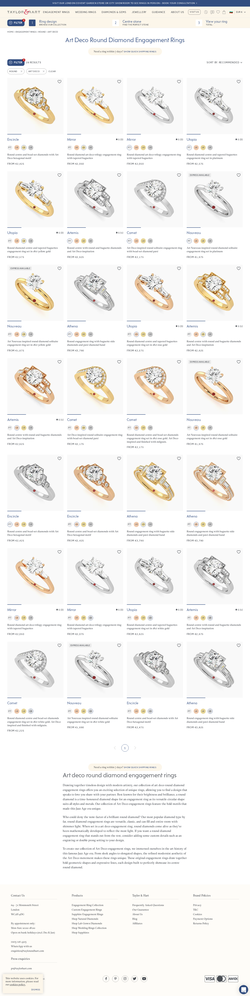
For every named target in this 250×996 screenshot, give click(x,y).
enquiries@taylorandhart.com (27, 950)
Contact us (212, 12)
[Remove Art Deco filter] (43, 71)
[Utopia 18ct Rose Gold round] (155, 308)
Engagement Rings (56, 12)
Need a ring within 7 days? (125, 51)
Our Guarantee (140, 909)
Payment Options (203, 918)
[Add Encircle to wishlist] (59, 81)
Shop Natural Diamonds (85, 918)
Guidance (158, 12)
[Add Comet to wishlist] (179, 175)
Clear (52, 71)
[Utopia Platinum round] (215, 122)
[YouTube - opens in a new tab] (144, 978)
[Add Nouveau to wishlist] (238, 175)
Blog (134, 918)
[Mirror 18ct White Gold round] (95, 592)
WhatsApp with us (21, 946)
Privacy (197, 905)
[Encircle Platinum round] (35, 498)
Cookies (197, 914)
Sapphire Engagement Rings (87, 914)
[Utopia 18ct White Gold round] (155, 592)
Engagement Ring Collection (87, 905)
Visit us (194, 12)
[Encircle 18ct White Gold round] (155, 687)
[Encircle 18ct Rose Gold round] (95, 498)
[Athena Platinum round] (95, 308)
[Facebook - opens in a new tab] (106, 978)
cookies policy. (18, 984)
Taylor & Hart (23, 12)
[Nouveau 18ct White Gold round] (95, 687)
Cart (224, 12)
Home (10, 32)
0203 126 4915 (19, 941)
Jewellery (139, 12)
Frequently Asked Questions (148, 905)
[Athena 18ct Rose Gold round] (215, 498)
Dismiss (35, 989)
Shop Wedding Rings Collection (89, 928)
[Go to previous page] (115, 748)
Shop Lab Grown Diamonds (87, 923)
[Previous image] (12, 106)
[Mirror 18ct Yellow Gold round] (95, 122)
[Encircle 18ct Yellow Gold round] (35, 122)
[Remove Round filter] (21, 71)
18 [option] (16, 147)
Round (42, 32)
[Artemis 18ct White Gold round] (215, 592)
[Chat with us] (243, 989)
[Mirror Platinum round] (155, 122)
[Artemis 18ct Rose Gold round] (35, 403)
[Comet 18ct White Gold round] (35, 687)
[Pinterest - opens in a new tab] (115, 978)
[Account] (205, 12)
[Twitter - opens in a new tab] (134, 978)
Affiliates (137, 923)
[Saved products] (218, 12)
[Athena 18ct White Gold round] (215, 687)
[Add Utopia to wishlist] (238, 81)
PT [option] (9, 147)
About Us (177, 12)
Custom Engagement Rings (87, 909)
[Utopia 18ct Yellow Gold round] (35, 215)
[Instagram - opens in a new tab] (125, 978)
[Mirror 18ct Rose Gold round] (35, 592)
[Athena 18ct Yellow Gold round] (155, 498)
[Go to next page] (135, 748)
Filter (19, 22)
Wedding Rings (85, 12)
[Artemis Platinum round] (95, 215)
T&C (195, 909)
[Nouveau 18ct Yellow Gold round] (35, 308)
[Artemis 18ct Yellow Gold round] (215, 308)
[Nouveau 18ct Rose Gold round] (215, 403)
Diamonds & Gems (114, 12)
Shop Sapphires (80, 932)
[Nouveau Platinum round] (215, 215)
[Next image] (58, 106)
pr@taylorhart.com (21, 968)
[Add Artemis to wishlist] (119, 175)
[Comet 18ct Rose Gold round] (155, 403)
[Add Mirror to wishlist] (119, 81)
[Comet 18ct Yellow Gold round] (95, 403)
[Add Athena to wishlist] (119, 268)
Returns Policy (201, 923)
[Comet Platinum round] (155, 215)
